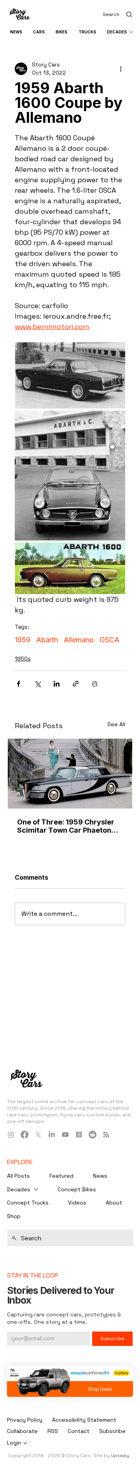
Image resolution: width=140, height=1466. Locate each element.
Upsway (120, 1455)
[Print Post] (94, 683)
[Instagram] (11, 1134)
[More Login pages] (25, 1443)
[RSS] (106, 1134)
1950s (23, 658)
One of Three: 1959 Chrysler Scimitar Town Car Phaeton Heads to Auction (65, 826)
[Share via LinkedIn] (56, 683)
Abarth (47, 640)
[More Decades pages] (131, 32)
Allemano (79, 640)
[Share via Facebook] (18, 683)
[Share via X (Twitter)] (37, 683)
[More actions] (120, 68)
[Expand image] (70, 375)
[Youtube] (65, 1134)
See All (116, 724)
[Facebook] (24, 1134)
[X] (38, 1134)
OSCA (109, 640)
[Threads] (79, 1134)
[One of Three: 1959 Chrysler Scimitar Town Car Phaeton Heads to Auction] (70, 774)
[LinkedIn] (52, 1134)
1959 (22, 640)
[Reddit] (92, 1134)
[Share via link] (75, 683)
